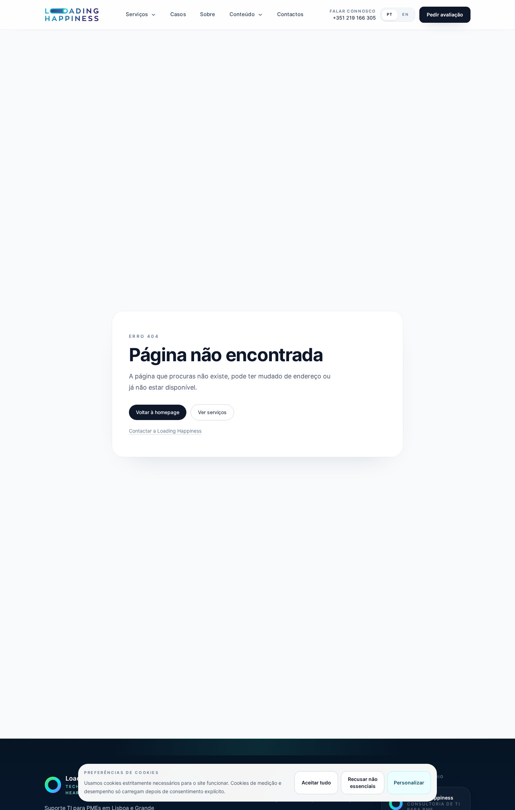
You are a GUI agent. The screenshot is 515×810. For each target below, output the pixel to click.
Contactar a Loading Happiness (165, 431)
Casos (178, 14)
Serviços (137, 14)
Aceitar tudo (316, 782)
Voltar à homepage (157, 412)
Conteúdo (242, 14)
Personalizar (409, 782)
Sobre (207, 14)
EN (405, 14)
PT (390, 14)
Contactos (290, 14)
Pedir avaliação (445, 15)
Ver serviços (212, 412)
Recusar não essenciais (363, 782)
